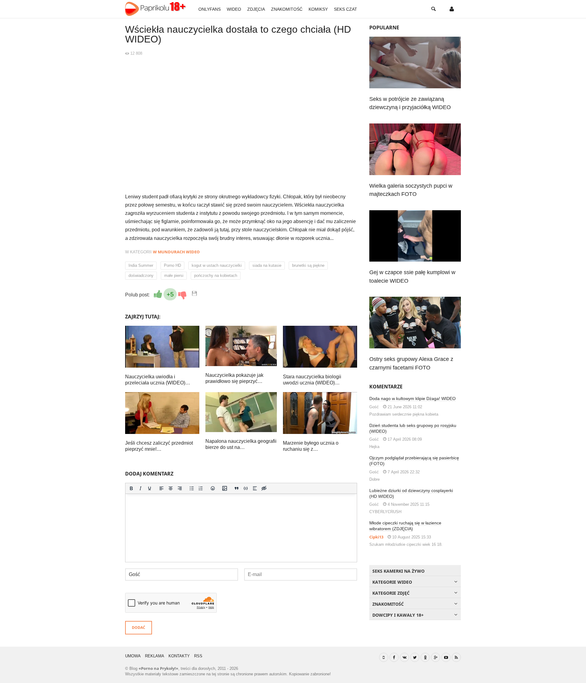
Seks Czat (345, 9)
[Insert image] (224, 488)
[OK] (425, 657)
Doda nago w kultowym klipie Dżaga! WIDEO (412, 398)
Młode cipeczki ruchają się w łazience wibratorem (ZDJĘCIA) (405, 525)
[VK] (404, 657)
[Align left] (161, 488)
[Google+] (435, 657)
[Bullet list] (191, 488)
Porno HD (172, 265)
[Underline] (149, 488)
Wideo (234, 9)
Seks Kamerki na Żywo (398, 571)
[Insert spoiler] (254, 488)
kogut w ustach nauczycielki (217, 265)
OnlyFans (209, 9)
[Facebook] (394, 657)
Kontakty (179, 656)
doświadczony (141, 275)
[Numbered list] (200, 488)
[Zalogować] (452, 9)
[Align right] (179, 488)
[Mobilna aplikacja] (383, 657)
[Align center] (170, 488)
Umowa (133, 656)
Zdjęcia (256, 9)
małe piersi (173, 275)
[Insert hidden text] (264, 488)
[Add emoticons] (212, 488)
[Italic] (140, 488)
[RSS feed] (456, 657)
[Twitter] (414, 657)
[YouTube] (445, 657)
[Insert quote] (236, 488)
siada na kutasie (266, 265)
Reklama (154, 656)
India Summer (140, 265)
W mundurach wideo (176, 252)
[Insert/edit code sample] (245, 488)
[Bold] (131, 488)
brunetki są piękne (308, 265)
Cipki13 (376, 537)
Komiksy (318, 9)
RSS (198, 656)
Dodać (138, 627)
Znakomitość (286, 9)
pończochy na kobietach (215, 275)
